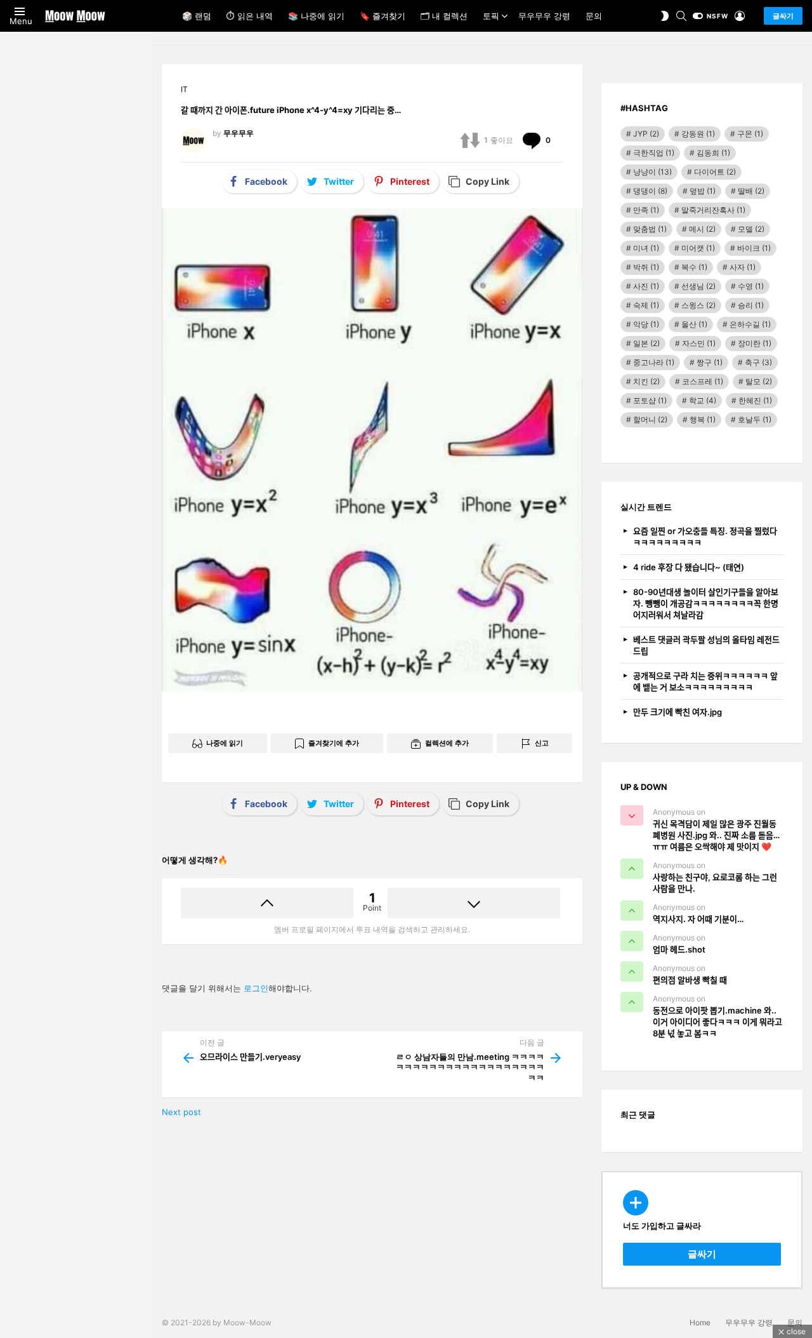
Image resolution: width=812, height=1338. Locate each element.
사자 (743, 267)
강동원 (698, 133)
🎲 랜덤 (196, 16)
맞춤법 (650, 229)
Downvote (474, 903)
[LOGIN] (740, 16)
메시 (702, 229)
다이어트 (715, 172)
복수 (694, 267)
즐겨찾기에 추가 (333, 743)
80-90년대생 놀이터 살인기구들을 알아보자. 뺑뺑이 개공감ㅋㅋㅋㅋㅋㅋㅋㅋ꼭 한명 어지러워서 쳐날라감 (705, 603)
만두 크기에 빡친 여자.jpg (677, 712)
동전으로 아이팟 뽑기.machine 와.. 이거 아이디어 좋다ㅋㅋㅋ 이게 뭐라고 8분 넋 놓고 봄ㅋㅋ (717, 1021)
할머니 (650, 419)
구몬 (750, 133)
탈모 (758, 381)
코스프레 (702, 381)
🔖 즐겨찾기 (382, 16)
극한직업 (653, 152)
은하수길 (750, 324)
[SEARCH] (681, 16)
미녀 (646, 248)
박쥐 (646, 267)
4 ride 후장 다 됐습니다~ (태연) (688, 567)
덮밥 (703, 191)
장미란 (754, 343)
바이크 (754, 248)
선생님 (698, 286)
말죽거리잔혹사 (713, 210)
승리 (751, 305)
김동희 (713, 152)
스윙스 (698, 305)
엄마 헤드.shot (679, 949)
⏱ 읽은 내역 (249, 16)
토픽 (491, 16)
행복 (703, 419)
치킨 (646, 381)
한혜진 (755, 400)
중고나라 (653, 362)
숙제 (646, 305)
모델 (751, 229)
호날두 (754, 419)
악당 (646, 324)
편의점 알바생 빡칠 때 (690, 980)
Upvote (267, 903)
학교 (702, 400)
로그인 (256, 988)
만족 (646, 210)
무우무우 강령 (544, 16)
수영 (751, 286)
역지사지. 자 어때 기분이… (698, 919)
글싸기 (783, 15)
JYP (646, 133)
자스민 (699, 343)
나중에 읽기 (224, 743)
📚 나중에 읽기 (316, 16)
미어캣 (698, 248)
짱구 (710, 362)
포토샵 (650, 400)
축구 (758, 362)
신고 (542, 743)
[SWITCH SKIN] (665, 16)
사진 (646, 286)
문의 (594, 16)
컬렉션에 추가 (447, 743)
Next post (181, 1112)
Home (700, 1322)
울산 (694, 324)
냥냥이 (652, 172)
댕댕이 (650, 191)
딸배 (751, 191)
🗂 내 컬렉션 (444, 16)
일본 (646, 343)
